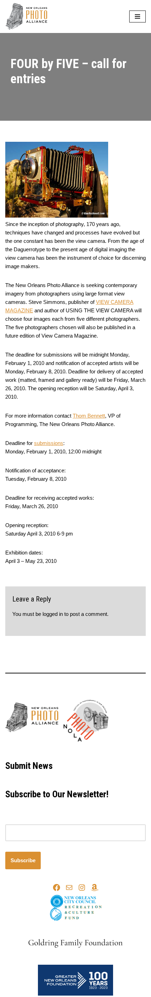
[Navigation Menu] (137, 16)
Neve (46, 750)
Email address (21, 820)
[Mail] (69, 887)
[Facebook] (56, 887)
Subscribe (23, 860)
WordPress (98, 750)
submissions (48, 443)
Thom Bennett (89, 416)
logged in (52, 614)
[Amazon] (94, 887)
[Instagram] (82, 887)
